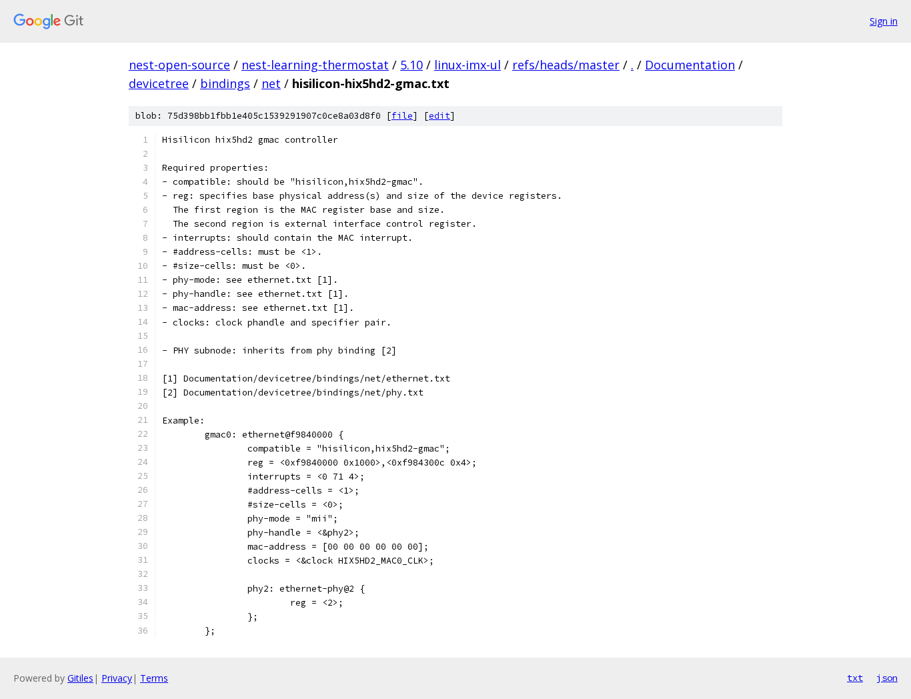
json (887, 678)
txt (855, 678)
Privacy (116, 678)
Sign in (884, 21)
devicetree (159, 83)
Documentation (690, 65)
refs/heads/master (566, 65)
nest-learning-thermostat (315, 65)
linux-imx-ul (467, 65)
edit (439, 115)
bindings (225, 83)
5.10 (411, 65)
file (402, 115)
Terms (154, 678)
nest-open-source (179, 65)
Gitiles (80, 678)
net (271, 83)
